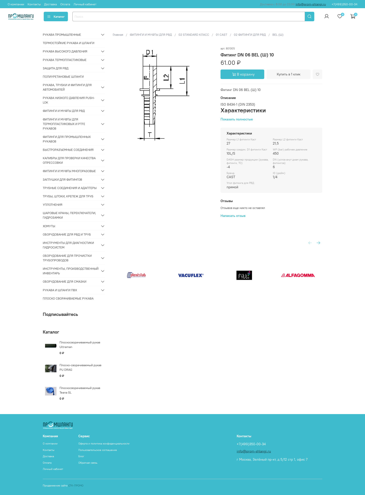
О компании (16, 4)
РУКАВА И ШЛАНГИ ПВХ (60, 290)
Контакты (34, 4)
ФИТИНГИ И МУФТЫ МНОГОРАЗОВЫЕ (69, 171)
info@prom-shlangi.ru (311, 4)
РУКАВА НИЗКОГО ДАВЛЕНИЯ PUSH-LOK (69, 100)
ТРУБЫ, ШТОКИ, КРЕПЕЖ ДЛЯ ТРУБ (68, 196)
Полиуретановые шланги (63, 76)
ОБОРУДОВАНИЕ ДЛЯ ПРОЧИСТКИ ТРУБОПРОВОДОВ (67, 258)
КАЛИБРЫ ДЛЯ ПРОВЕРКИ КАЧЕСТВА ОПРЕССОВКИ (69, 160)
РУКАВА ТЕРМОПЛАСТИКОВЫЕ (64, 60)
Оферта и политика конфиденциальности (103, 443)
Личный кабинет (85, 4)
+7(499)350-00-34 (344, 4)
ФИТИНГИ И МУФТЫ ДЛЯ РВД (64, 111)
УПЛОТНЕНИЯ (52, 204)
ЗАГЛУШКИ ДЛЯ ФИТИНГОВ (62, 179)
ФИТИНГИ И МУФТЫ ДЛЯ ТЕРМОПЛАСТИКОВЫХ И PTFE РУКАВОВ (64, 123)
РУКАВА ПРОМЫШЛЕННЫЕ (62, 34)
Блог (81, 456)
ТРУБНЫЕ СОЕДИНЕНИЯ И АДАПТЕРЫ (70, 188)
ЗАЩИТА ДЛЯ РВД (55, 68)
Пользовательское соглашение (97, 450)
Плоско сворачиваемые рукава (68, 298)
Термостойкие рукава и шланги (68, 43)
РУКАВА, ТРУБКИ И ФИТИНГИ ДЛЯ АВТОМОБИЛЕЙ (67, 87)
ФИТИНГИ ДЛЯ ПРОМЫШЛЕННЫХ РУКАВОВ (67, 139)
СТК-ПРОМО (75, 485)
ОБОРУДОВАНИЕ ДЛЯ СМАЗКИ (64, 281)
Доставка (50, 4)
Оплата (65, 4)
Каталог (59, 16)
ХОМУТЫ (49, 226)
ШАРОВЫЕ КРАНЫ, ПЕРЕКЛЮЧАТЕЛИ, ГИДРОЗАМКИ (69, 215)
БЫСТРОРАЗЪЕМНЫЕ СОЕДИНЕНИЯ (68, 150)
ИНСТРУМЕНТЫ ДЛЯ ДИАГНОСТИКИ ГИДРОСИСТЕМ (68, 245)
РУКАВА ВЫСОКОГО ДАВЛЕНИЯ (65, 51)
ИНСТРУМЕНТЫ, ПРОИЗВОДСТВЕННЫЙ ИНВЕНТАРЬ (70, 271)
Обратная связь (87, 462)
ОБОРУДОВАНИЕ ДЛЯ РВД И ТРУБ (67, 234)
